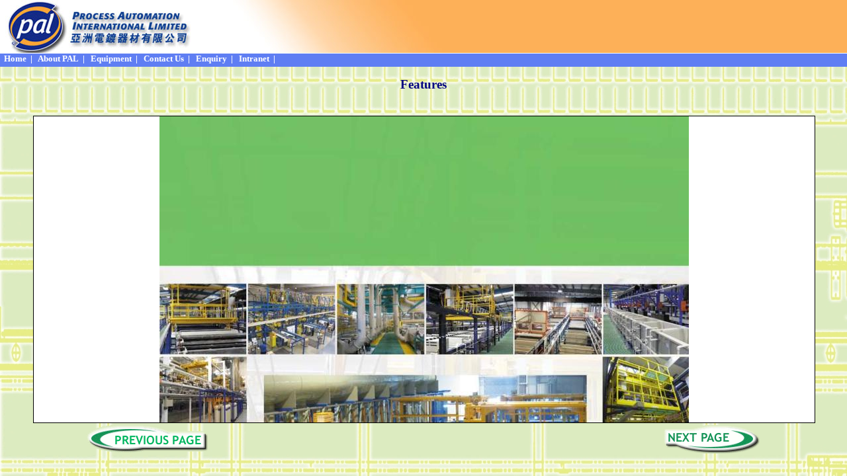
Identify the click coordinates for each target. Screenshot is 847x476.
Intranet (253, 58)
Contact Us (163, 58)
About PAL (57, 58)
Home (14, 58)
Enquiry (210, 58)
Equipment (110, 58)
